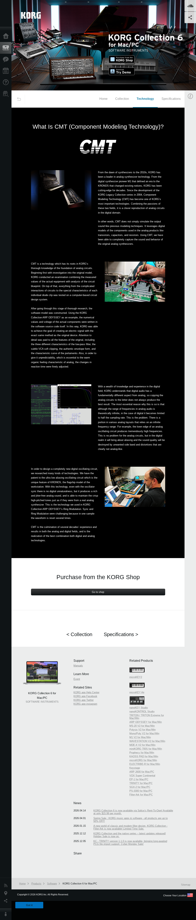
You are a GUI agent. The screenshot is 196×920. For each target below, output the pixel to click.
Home (6, 36)
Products (6, 48)
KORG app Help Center (86, 692)
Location (6, 893)
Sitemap (185, 884)
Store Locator (6, 94)
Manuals (78, 665)
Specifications (171, 98)
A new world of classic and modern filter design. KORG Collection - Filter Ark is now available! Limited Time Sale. (130, 827)
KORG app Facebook (85, 696)
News (6, 885)
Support (6, 82)
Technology (145, 98)
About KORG (6, 914)
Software (52, 883)
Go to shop (98, 592)
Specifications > (121, 634)
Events (6, 71)
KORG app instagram (85, 703)
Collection (122, 98)
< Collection (79, 634)
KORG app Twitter (84, 700)
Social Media (6, 901)
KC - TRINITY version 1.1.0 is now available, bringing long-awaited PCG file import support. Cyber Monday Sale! (130, 842)
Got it (29, 905)
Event (77, 679)
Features (6, 59)
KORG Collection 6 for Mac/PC (80, 883)
